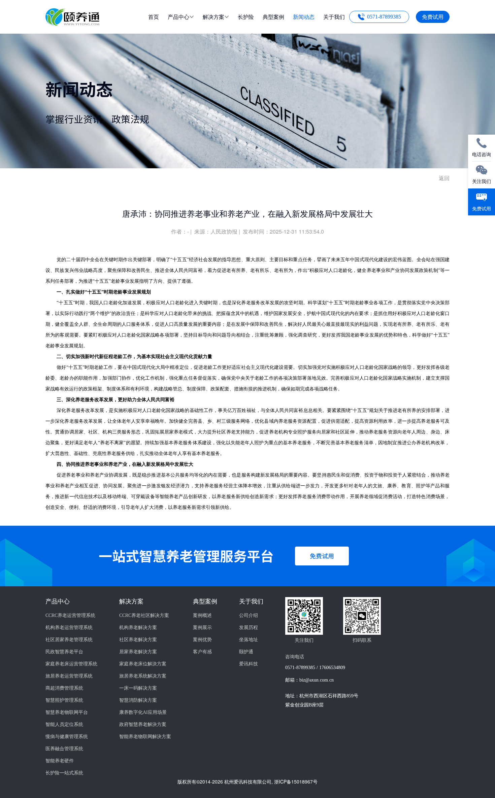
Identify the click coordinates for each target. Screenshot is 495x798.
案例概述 (202, 615)
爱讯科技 (248, 663)
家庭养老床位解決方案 (142, 663)
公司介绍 (248, 615)
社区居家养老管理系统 (69, 639)
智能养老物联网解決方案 (145, 736)
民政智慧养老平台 (64, 651)
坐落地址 (248, 639)
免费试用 (432, 17)
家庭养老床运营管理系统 (71, 663)
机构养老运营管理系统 (69, 627)
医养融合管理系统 (64, 748)
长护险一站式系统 (64, 772)
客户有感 (202, 651)
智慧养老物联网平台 (66, 712)
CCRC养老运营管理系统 (70, 615)
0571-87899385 (384, 17)
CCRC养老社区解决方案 (144, 615)
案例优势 (202, 639)
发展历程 (248, 627)
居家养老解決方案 (138, 651)
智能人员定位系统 (64, 724)
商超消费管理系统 (64, 688)
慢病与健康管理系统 (66, 736)
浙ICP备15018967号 (296, 781)
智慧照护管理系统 (64, 700)
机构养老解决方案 (138, 627)
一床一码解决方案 (138, 688)
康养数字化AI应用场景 (143, 712)
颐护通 (246, 651)
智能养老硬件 (59, 760)
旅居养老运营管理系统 (69, 676)
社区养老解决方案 (138, 639)
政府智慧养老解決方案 (142, 724)
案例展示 (202, 627)
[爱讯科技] (72, 24)
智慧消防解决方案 (138, 700)
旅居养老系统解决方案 (142, 676)
